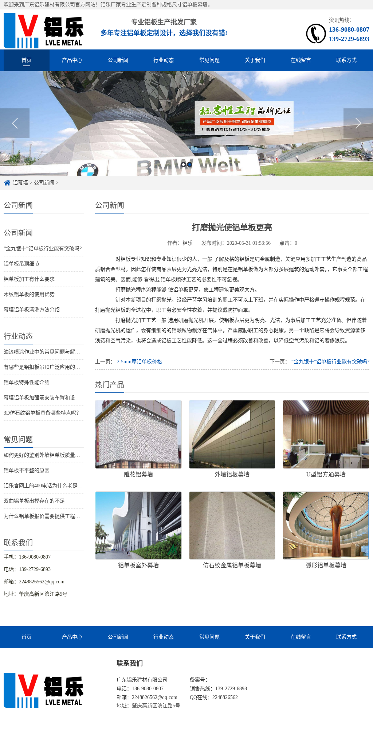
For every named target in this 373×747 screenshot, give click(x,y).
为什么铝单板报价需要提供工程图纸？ (47, 516)
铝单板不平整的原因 (27, 470)
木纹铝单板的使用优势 (29, 294)
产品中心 (72, 60)
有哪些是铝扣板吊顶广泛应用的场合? (45, 367)
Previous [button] (15, 123)
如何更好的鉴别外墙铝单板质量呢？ (44, 455)
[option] (186, 123)
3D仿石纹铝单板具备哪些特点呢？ (42, 413)
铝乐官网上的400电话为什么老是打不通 (48, 485)
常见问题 (209, 60)
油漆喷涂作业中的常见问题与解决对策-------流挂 (58, 352)
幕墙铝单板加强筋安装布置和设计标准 (47, 397)
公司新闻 (118, 60)
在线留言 (301, 60)
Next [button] (358, 123)
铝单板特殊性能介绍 (27, 382)
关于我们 (255, 60)
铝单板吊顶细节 (21, 264)
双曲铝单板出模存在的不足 (34, 501)
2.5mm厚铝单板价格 (138, 361)
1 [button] (183, 164)
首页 (26, 60)
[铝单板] (44, 29)
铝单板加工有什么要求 (29, 279)
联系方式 (346, 60)
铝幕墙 (20, 182)
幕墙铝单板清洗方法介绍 (32, 309)
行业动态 (163, 60)
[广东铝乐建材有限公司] (44, 690)
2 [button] (189, 164)
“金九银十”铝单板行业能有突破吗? (43, 248)
